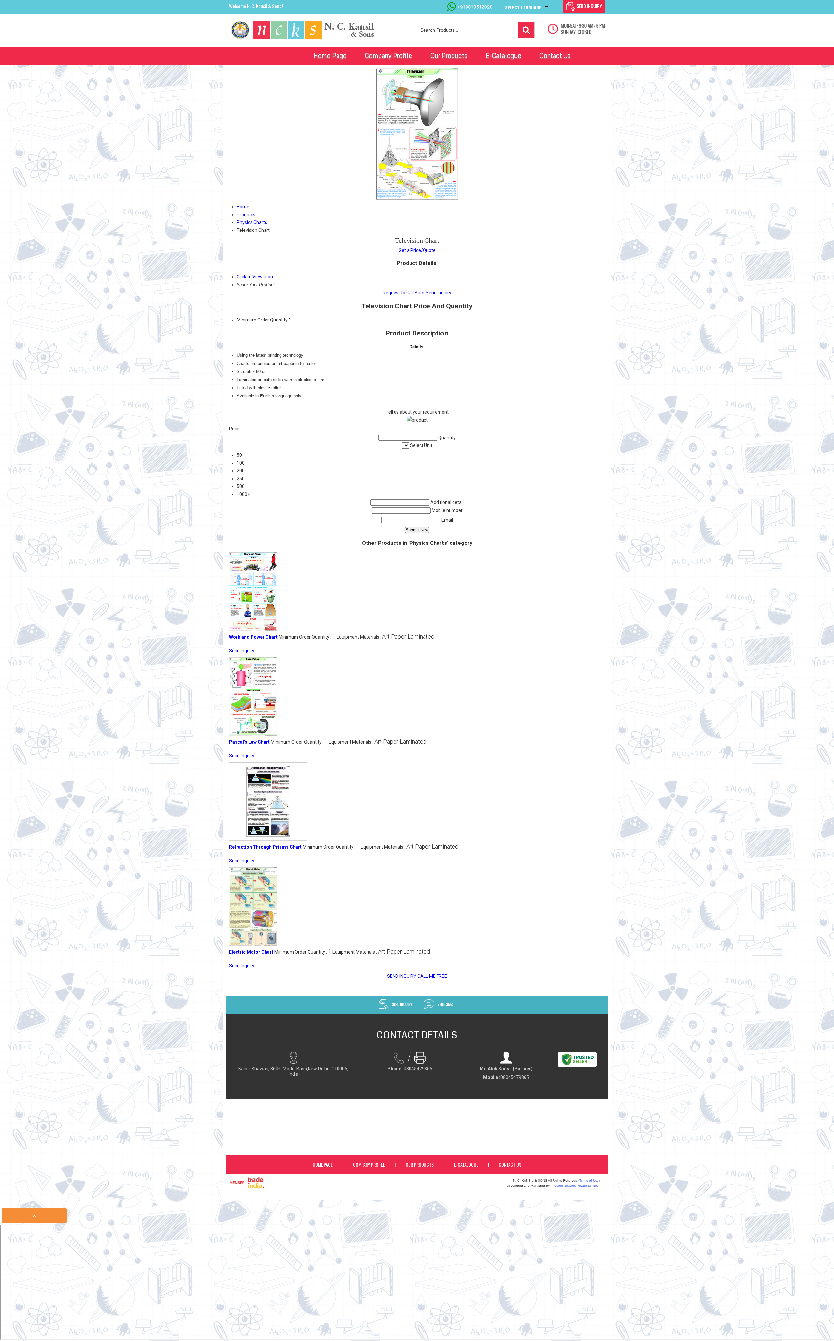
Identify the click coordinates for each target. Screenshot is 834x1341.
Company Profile (388, 56)
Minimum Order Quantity (262, 319)
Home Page (330, 56)
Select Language (523, 7)
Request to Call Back (404, 292)
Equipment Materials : (385, 637)
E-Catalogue (503, 56)
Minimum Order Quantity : (307, 637)
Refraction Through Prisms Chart (265, 847)
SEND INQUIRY (401, 976)
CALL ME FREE (432, 976)
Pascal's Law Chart (249, 742)
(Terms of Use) (589, 1180)
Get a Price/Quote (417, 250)
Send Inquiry (438, 292)
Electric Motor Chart (251, 952)
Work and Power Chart (253, 637)
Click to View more (256, 276)
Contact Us (555, 56)
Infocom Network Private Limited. (575, 1185)
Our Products (448, 56)
